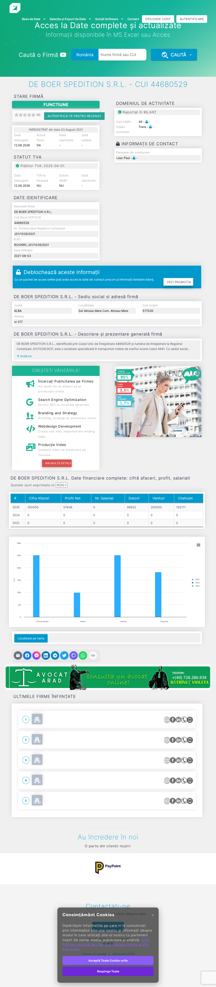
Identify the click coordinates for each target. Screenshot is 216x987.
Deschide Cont (158, 19)
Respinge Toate (108, 971)
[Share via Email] (18, 655)
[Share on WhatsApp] (83, 655)
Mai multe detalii (58, 463)
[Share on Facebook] (27, 655)
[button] (15, 868)
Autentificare (192, 19)
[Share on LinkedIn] (46, 655)
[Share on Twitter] (64, 655)
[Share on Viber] (73, 655)
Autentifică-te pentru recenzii (74, 116)
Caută (177, 55)
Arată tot (26, 356)
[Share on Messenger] (36, 655)
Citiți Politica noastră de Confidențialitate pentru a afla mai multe (106, 944)
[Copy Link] (93, 655)
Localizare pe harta (31, 638)
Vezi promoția (179, 282)
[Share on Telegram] (55, 655)
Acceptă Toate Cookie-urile (108, 960)
